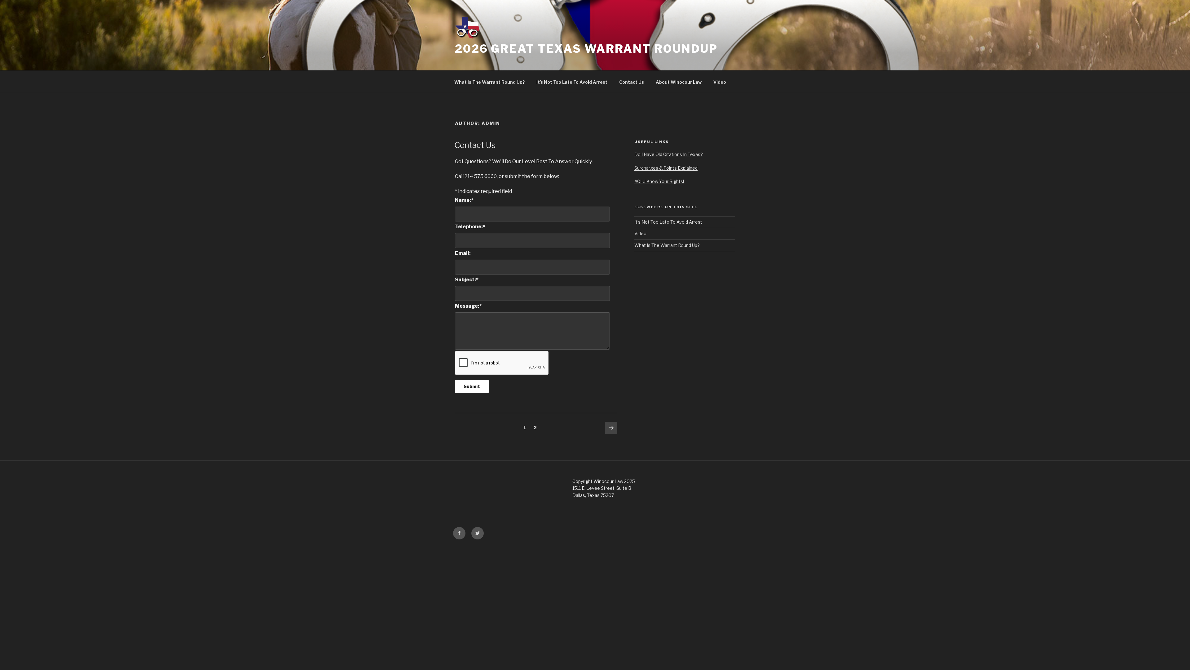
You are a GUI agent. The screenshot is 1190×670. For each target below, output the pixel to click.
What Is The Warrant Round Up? (489, 82)
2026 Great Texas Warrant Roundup (586, 49)
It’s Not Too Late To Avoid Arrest (571, 82)
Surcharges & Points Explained (666, 168)
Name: (464, 200)
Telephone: (470, 227)
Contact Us (631, 82)
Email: (463, 253)
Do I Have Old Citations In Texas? (668, 154)
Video (719, 82)
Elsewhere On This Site (666, 207)
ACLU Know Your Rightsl (659, 181)
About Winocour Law (679, 82)
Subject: (466, 280)
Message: (468, 306)
